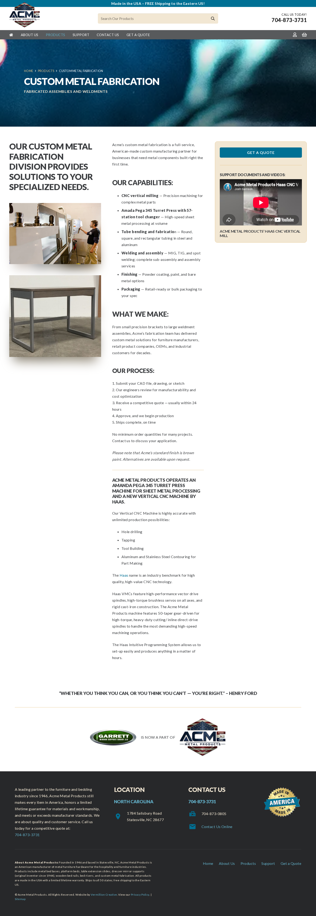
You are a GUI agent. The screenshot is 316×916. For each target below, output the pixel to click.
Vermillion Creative (104, 894)
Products (248, 863)
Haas (124, 575)
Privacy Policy (140, 894)
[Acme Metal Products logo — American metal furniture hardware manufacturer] (24, 15)
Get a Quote (291, 863)
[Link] (295, 34)
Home (208, 863)
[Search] (213, 18)
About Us (227, 863)
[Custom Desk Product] (55, 316)
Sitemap (20, 899)
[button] (41, 35)
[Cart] (304, 35)
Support (268, 863)
